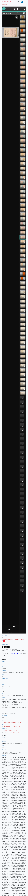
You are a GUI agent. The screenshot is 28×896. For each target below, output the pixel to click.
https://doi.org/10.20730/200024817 (12, 726)
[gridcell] (6, 2)
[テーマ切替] (18, 2)
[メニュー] (25, 2)
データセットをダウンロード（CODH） (12, 732)
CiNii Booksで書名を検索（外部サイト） (12, 731)
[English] (22, 2)
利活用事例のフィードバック (15, 653)
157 (3, 739)
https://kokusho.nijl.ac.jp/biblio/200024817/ (13, 722)
